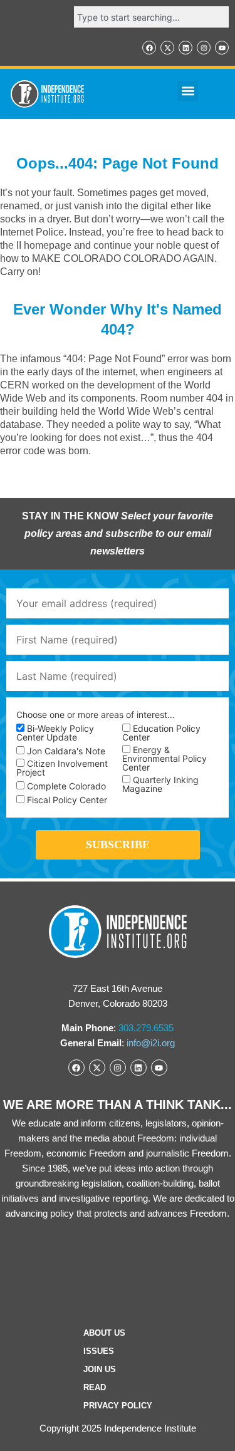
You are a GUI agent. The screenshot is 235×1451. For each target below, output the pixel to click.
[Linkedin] (185, 48)
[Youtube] (222, 48)
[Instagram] (204, 48)
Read (94, 1387)
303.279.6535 (146, 1027)
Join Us (99, 1369)
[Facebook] (149, 48)
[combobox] (151, 17)
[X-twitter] (167, 48)
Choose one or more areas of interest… (95, 714)
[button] (187, 91)
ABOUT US (104, 1333)
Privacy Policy (117, 1405)
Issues (98, 1351)
